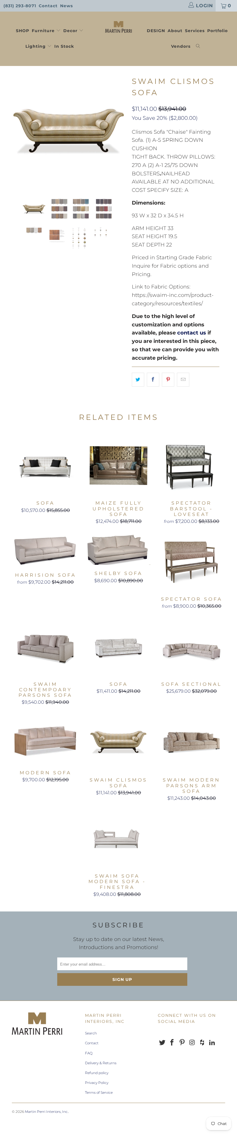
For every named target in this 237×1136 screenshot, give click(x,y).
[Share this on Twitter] (138, 380)
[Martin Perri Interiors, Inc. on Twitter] (162, 1043)
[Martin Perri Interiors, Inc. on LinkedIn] (212, 1043)
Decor (71, 30)
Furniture (43, 30)
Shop (22, 30)
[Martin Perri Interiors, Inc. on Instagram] (192, 1043)
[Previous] (18, 132)
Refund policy (96, 1073)
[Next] (120, 132)
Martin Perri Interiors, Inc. (46, 1111)
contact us (191, 333)
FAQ (88, 1053)
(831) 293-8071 (19, 5)
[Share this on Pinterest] (168, 380)
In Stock (64, 46)
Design (156, 30)
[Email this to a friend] (183, 380)
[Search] (198, 46)
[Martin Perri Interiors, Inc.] (118, 26)
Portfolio (217, 30)
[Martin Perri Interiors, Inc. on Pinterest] (182, 1043)
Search (91, 1033)
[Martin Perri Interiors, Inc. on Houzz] (202, 1043)
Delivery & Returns (100, 1063)
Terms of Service (99, 1092)
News (66, 5)
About (175, 30)
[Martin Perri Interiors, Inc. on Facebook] (172, 1043)
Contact (48, 5)
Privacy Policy (96, 1082)
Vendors (180, 46)
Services (195, 30)
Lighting (36, 46)
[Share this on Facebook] (153, 380)
